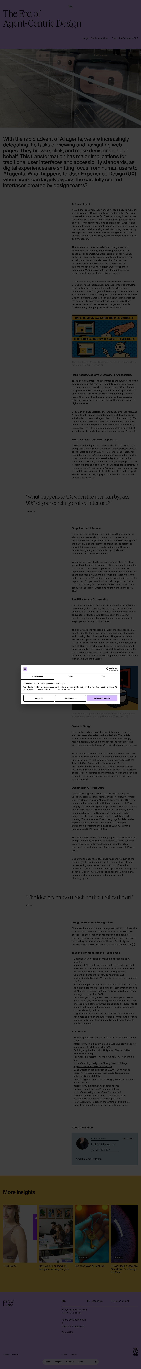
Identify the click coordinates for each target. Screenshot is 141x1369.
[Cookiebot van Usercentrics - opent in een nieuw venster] (108, 669)
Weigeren (39, 698)
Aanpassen (69, 698)
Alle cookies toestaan (102, 698)
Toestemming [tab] (37, 676)
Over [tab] (103, 676)
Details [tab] (70, 676)
